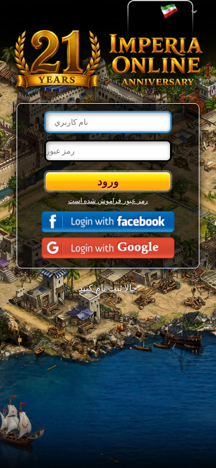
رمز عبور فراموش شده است (108, 200)
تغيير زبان (172, 12)
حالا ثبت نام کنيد (108, 287)
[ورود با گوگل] (108, 247)
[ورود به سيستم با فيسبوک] (108, 221)
